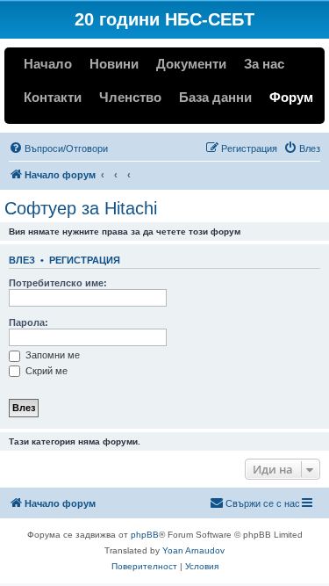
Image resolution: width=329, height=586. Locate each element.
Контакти (53, 97)
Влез (22, 260)
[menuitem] (58, 148)
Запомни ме (51, 355)
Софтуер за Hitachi (80, 208)
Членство (130, 97)
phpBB (145, 534)
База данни (215, 97)
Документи (191, 63)
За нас (264, 63)
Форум (291, 97)
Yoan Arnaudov (193, 550)
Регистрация (84, 260)
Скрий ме (45, 370)
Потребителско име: (58, 283)
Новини (114, 63)
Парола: (28, 322)
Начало (48, 63)
